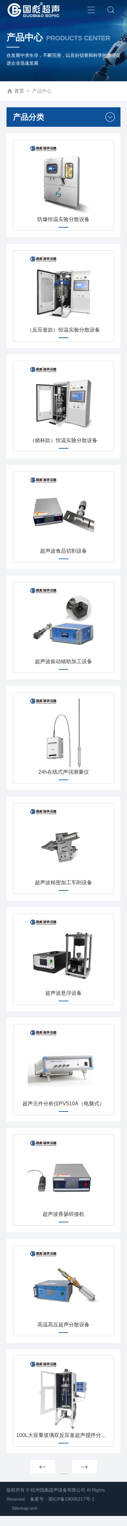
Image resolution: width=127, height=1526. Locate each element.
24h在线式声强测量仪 (63, 772)
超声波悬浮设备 (63, 993)
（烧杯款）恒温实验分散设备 (63, 440)
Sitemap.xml (24, 1508)
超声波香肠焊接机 (63, 1214)
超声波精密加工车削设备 (63, 882)
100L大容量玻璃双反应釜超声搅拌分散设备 (63, 1435)
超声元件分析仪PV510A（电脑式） (63, 1103)
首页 (19, 91)
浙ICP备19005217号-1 (71, 1499)
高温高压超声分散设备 (63, 1324)
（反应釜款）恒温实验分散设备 (63, 330)
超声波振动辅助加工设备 (63, 661)
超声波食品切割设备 (63, 551)
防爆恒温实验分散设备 (63, 219)
